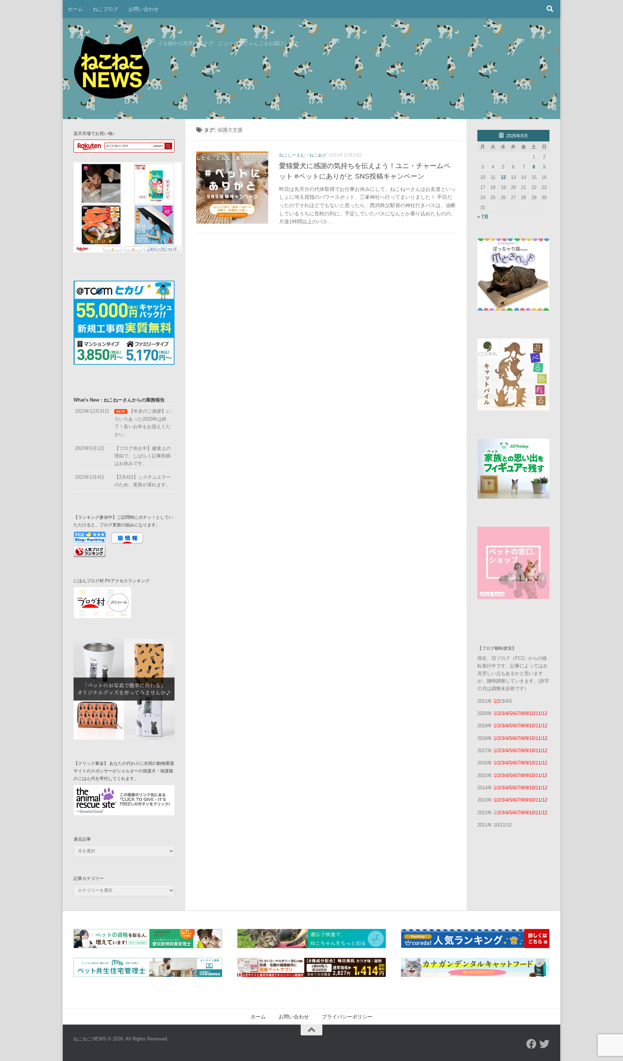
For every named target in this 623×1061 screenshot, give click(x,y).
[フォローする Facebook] (531, 1044)
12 (503, 177)
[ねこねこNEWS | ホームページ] (112, 68)
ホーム (75, 9)
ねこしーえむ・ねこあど (303, 155)
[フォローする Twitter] (544, 1044)
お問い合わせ (143, 9)
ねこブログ (105, 9)
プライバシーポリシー (347, 1017)
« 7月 (483, 216)
